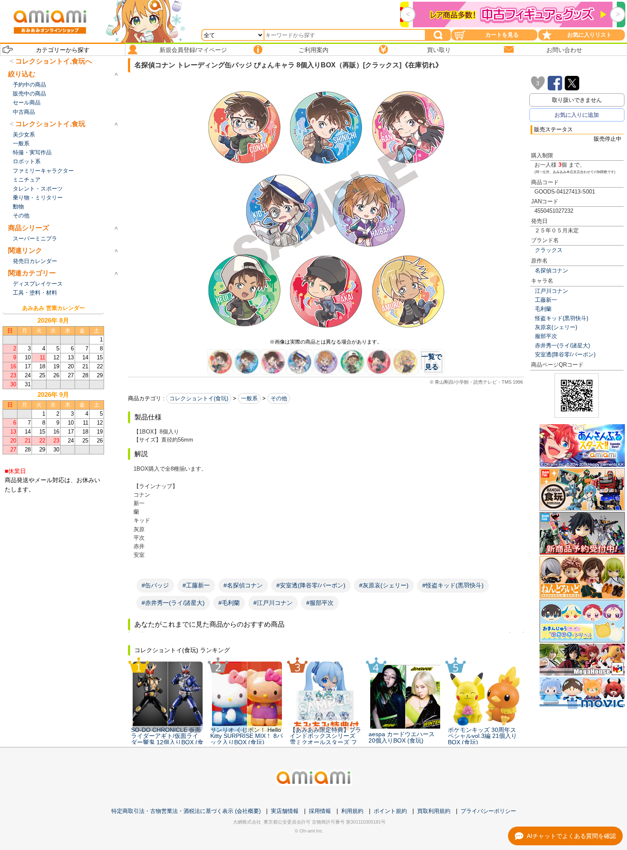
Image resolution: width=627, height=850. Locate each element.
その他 (278, 398)
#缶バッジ (155, 585)
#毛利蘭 (229, 602)
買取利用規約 (433, 811)
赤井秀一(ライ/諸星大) (562, 345)
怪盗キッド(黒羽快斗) (561, 318)
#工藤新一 (196, 585)
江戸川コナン (551, 291)
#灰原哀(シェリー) (384, 585)
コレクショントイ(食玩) (198, 398)
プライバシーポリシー (488, 811)
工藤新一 (546, 300)
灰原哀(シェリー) (556, 327)
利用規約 (352, 811)
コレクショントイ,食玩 (50, 123)
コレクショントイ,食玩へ (53, 61)
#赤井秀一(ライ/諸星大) (173, 602)
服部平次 (546, 336)
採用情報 (320, 811)
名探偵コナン (551, 270)
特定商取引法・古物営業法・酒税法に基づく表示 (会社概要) (186, 811)
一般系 (249, 398)
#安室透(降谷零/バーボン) (310, 585)
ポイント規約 (390, 811)
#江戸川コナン (273, 602)
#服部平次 (320, 602)
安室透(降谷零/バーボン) (565, 354)
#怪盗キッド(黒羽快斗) (453, 585)
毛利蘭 (543, 309)
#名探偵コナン (243, 585)
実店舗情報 (285, 811)
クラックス (549, 250)
